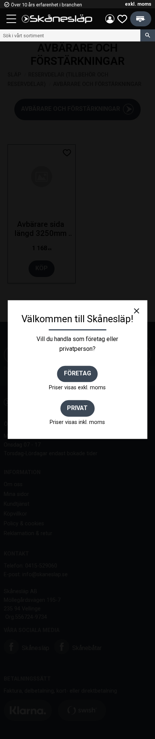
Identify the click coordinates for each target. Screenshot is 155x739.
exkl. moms (138, 4)
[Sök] (147, 35)
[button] (12, 20)
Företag (77, 373)
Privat (77, 407)
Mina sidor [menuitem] (109, 18)
